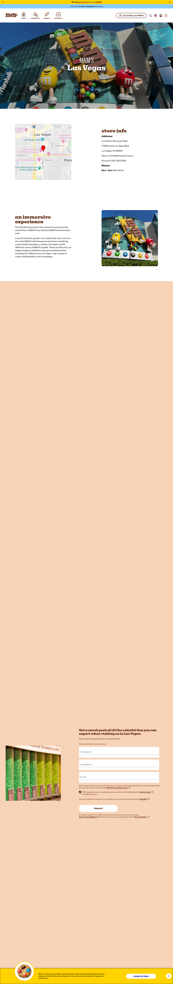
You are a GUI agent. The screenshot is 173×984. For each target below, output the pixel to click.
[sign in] (160, 15)
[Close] (169, 976)
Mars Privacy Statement (117, 788)
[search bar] (150, 15)
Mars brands (145, 792)
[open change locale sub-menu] (155, 15)
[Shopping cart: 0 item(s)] (166, 15)
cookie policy (64, 976)
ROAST (99, 2)
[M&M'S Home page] (11, 15)
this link (143, 799)
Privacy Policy (141, 817)
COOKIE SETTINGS (141, 976)
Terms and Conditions (88, 817)
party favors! (83, 2)
